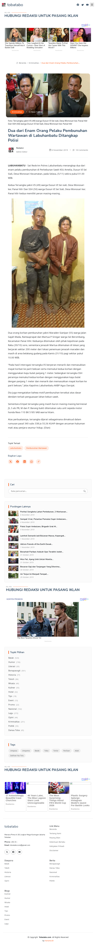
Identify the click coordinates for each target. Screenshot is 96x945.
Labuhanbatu (15, 448)
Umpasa (13, 750)
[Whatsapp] (31, 461)
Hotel (13, 692)
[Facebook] (78, 5)
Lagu (13, 713)
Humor (14, 662)
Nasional (15, 709)
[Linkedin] (24, 461)
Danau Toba (16, 730)
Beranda (22, 63)
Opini (13, 717)
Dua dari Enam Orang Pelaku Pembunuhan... (61, 63)
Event (13, 700)
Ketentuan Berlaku (57, 842)
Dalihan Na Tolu (17, 755)
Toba (46, 750)
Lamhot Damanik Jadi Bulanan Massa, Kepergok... (43, 536)
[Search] (85, 491)
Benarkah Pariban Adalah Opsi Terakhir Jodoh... (41, 552)
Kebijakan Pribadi (57, 846)
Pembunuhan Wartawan (36, 448)
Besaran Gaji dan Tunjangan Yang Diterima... (40, 566)
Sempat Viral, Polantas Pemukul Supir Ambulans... (43, 519)
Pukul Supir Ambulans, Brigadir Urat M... (38, 526)
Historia (14, 674)
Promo (13, 704)
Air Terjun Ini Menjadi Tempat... (34, 574)
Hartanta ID (49, 940)
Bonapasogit (17, 670)
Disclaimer (54, 850)
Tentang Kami (55, 833)
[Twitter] (82, 5)
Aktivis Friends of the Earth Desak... (36, 544)
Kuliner (13, 687)
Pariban (66, 750)
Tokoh (13, 679)
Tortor (55, 750)
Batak (13, 657)
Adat (77, 750)
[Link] (38, 461)
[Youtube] (87, 5)
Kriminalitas (34, 63)
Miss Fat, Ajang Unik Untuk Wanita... (37, 559)
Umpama (26, 750)
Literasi (13, 666)
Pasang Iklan (55, 838)
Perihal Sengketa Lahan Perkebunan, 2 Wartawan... (44, 511)
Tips (12, 696)
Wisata (13, 683)
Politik (13, 726)
